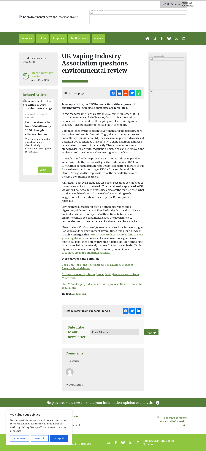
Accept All (59, 438)
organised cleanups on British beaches (85, 252)
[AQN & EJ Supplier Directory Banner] (138, 17)
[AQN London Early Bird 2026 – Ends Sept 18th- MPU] (167, 71)
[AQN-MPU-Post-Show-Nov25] (167, 103)
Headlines (29, 58)
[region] (39, 427)
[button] (27, 38)
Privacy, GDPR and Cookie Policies (158, 442)
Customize (19, 438)
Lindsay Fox (78, 293)
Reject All (39, 438)
